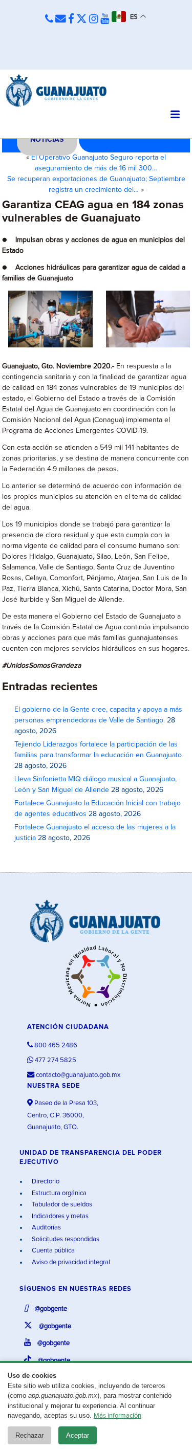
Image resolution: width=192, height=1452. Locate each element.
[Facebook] (71, 19)
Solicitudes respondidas (64, 1239)
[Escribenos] (60, 19)
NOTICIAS (46, 139)
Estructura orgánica (58, 1193)
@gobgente (50, 1309)
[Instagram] (93, 19)
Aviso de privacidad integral (70, 1262)
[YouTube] (105, 19)
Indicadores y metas (59, 1216)
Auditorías (45, 1227)
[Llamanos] (49, 19)
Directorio (44, 1181)
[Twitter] (81, 19)
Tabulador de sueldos (61, 1204)
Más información (117, 1416)
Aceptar (77, 1435)
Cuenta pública (52, 1250)
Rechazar (29, 1435)
